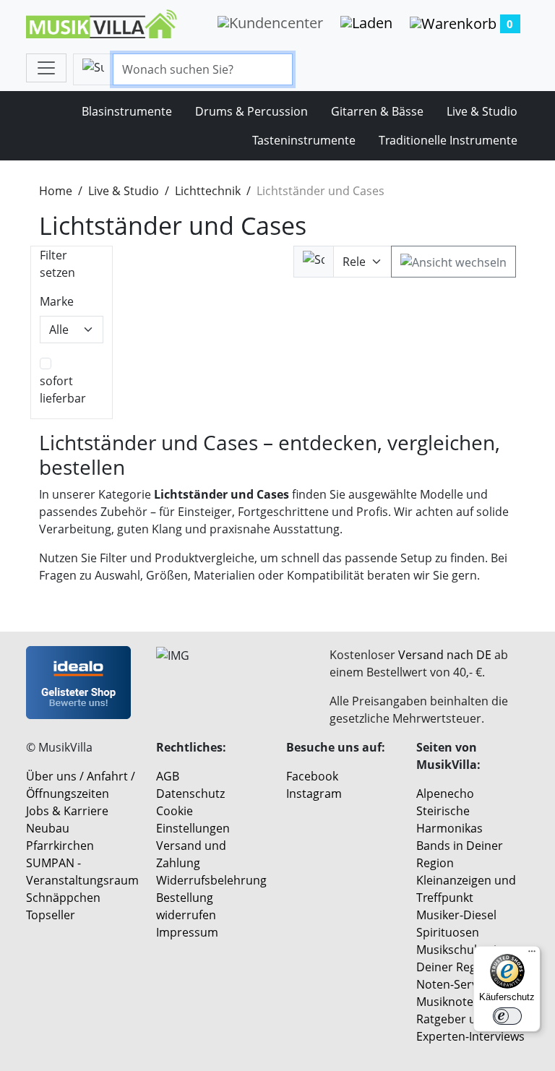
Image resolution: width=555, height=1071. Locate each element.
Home (55, 191)
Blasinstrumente (127, 111)
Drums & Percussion (251, 111)
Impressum (187, 932)
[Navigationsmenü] (46, 67)
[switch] (507, 1016)
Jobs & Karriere (67, 811)
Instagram (314, 793)
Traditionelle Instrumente (448, 140)
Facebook (312, 776)
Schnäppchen (63, 898)
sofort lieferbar (63, 389)
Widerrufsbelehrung (211, 880)
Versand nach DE (444, 655)
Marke (57, 301)
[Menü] (532, 954)
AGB (167, 776)
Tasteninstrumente (304, 140)
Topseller (50, 915)
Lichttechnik (208, 191)
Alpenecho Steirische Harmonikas (449, 811)
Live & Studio (482, 111)
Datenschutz (190, 793)
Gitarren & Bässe (377, 111)
